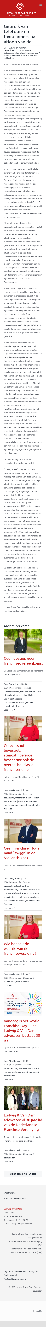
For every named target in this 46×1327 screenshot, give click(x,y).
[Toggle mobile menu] (40, 5)
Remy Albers (14, 684)
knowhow (30, 900)
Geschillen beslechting (30, 691)
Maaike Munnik (16, 790)
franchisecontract (31, 897)
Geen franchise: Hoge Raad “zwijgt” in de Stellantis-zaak (21, 853)
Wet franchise (18, 706)
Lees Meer (8, 709)
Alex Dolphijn (15, 1061)
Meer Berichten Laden (23, 1174)
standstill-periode (27, 805)
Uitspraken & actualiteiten (15, 695)
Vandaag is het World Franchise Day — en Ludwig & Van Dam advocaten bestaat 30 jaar (22, 1030)
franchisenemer (11, 805)
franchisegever (31, 801)
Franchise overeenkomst (15, 1198)
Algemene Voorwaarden (15, 1271)
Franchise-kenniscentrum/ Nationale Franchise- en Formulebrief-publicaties (22, 55)
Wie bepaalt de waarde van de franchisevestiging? (20, 948)
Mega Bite (38, 1311)
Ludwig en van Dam (18, 47)
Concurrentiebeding (13, 698)
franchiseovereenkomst (14, 702)
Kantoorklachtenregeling (15, 1278)
